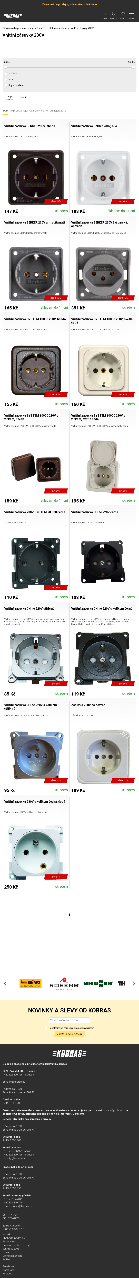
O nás (6, 1252)
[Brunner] (64, 983)
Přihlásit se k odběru (69, 1034)
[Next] (133, 983)
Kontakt (7, 1234)
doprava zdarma (16, 85)
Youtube (7, 1273)
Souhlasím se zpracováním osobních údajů (71, 1028)
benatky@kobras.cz (14, 1081)
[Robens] (30, 983)
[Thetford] (98, 983)
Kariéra (7, 1259)
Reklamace (9, 1241)
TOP (5, 110)
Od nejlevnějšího (38, 110)
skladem (12, 73)
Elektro (41, 28)
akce (10, 79)
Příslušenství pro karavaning (18, 28)
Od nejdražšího (57, 110)
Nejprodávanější (18, 110)
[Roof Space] (125, 983)
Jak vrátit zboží (11, 1248)
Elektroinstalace (58, 28)
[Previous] (5, 983)
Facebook (8, 1266)
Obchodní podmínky (14, 1238)
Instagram (8, 1270)
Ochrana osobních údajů (16, 1245)
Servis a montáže (12, 1255)
